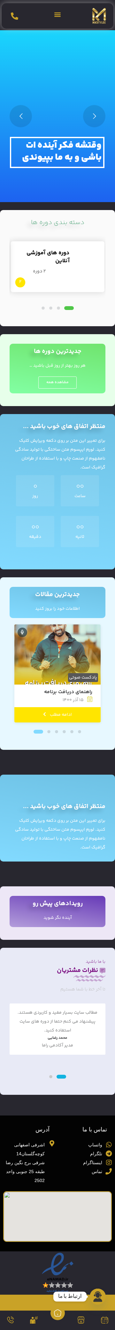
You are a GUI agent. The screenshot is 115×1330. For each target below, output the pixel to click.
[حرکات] (34, 1320)
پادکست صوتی (83, 677)
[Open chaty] (98, 1297)
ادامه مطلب (61, 714)
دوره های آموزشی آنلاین (48, 257)
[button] (57, 14)
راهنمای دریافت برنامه (68, 692)
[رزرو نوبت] (104, 1320)
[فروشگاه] (81, 1320)
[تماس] (10, 1320)
